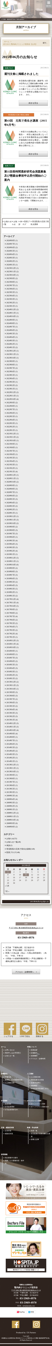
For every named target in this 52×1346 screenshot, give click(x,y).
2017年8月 (10, 613)
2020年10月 (11, 482)
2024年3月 (10, 341)
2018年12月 (11, 558)
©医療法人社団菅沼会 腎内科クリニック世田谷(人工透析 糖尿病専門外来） (26, 1338)
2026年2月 (10, 261)
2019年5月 (10, 541)
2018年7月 (10, 575)
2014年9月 (10, 734)
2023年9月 (10, 361)
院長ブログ (26, 223)
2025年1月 (10, 306)
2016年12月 (11, 641)
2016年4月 (10, 668)
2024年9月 (10, 320)
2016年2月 (10, 675)
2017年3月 (10, 630)
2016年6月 (10, 661)
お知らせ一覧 (7, 223)
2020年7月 (10, 492)
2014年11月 (11, 727)
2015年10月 (11, 689)
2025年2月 (10, 303)
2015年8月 (10, 696)
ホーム (3, 1047)
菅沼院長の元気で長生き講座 (40, 223)
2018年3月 (10, 589)
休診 (20, 223)
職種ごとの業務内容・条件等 (14, 1162)
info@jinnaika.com (29, 1306)
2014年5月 (10, 747)
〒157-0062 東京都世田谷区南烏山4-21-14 (26, 928)
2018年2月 (10, 592)
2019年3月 (10, 547)
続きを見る (33, 103)
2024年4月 (10, 337)
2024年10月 (11, 316)
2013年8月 (10, 779)
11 (26, 875)
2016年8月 (10, 654)
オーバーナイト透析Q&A (40, 1107)
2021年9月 (10, 444)
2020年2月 (10, 510)
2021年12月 (11, 434)
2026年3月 (10, 258)
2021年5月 (10, 458)
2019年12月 (11, 516)
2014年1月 (10, 761)
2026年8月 (10, 240)
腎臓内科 (8, 1077)
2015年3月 (10, 713)
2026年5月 (10, 251)
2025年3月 (10, 299)
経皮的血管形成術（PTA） (40, 1088)
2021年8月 (10, 447)
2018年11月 (11, 561)
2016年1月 (10, 678)
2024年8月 (10, 323)
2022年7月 (10, 409)
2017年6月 (10, 620)
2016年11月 (11, 644)
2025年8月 (10, 282)
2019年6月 (10, 537)
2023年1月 (10, 389)
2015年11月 (11, 685)
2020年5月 (10, 499)
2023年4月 (10, 378)
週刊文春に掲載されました (21, 73)
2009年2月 (10, 806)
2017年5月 (10, 623)
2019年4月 (10, 544)
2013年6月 (10, 785)
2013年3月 (10, 792)
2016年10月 (11, 647)
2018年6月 (10, 579)
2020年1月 (10, 513)
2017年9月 (10, 609)
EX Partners (31, 1333)
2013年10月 (11, 772)
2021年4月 (10, 461)
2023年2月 (10, 385)
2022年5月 (10, 416)
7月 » (7, 891)
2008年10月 (11, 820)
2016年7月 (10, 658)
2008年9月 (10, 823)
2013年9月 (10, 775)
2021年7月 (10, 451)
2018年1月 (10, 596)
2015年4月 (10, 710)
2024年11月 (11, 313)
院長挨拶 (34, 1050)
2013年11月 (11, 768)
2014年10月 (11, 730)
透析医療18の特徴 (37, 1080)
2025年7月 (10, 285)
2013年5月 (10, 789)
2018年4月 (10, 585)
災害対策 (8, 1131)
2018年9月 (10, 568)
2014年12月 (11, 723)
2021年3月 (10, 465)
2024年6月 (10, 330)
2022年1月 (10, 430)
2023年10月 (11, 358)
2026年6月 (10, 247)
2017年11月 (11, 603)
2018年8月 (10, 572)
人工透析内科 (10, 1083)
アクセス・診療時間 (38, 1059)
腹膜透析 (8, 1104)
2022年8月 (10, 406)
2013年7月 (10, 782)
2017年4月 (10, 627)
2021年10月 (11, 441)
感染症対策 (9, 1134)
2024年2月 (10, 344)
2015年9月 (10, 692)
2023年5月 (10, 375)
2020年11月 (11, 478)
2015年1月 (10, 720)
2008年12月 (11, 813)
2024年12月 (11, 309)
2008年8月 (10, 827)
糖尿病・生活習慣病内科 (14, 1080)
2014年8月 (10, 737)
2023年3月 (10, 382)
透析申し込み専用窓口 (13, 1053)
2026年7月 (10, 244)
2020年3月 (10, 506)
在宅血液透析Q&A (11, 1110)
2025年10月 (11, 275)
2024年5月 (10, 334)
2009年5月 (10, 796)
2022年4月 (10, 420)
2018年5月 (10, 582)
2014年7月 (10, 740)
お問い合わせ (10, 1050)
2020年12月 (11, 475)
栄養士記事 (35, 1139)
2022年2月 (10, 427)
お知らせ (14, 223)
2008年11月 (11, 816)
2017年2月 (10, 634)
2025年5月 (10, 292)
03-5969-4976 (26, 937)
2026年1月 (10, 265)
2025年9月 (10, 278)
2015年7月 (10, 699)
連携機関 (34, 1056)
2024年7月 (10, 327)
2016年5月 (10, 665)
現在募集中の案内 (11, 1158)
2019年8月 (10, 530)
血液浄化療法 (36, 1083)
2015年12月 (11, 682)
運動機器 (34, 1086)
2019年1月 (10, 554)
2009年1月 (10, 809)
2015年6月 (10, 703)
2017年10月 (11, 606)
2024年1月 (10, 347)
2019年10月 (11, 523)
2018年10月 (11, 565)
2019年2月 (10, 551)
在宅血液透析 (10, 1107)
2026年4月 (10, 254)
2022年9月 (10, 403)
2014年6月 (10, 744)
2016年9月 (10, 651)
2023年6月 (10, 372)
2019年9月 (10, 527)
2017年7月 (10, 616)
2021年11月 (11, 437)
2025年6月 (10, 289)
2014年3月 (10, 754)
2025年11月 (11, 272)
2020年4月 (10, 503)
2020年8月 (10, 489)
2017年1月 (10, 637)
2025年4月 (10, 296)
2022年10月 (11, 399)
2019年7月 (10, 534)
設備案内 (34, 1053)
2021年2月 (10, 468)
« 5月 (7, 886)
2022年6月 (10, 413)
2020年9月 (10, 485)
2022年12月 (11, 392)
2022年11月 (11, 396)
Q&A (33, 1091)
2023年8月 (10, 365)
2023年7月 (10, 368)
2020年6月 (10, 496)
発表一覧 (34, 1131)
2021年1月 (10, 472)
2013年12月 (11, 765)
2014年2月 (10, 758)
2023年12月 (11, 351)
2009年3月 (10, 803)
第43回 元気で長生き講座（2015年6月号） (25, 122)
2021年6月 (10, 454)
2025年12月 (11, 268)
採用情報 (4, 1154)
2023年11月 (11, 354)
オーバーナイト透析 (38, 1104)
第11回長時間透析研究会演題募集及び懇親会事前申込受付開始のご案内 (25, 175)
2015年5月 (10, 706)
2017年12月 (11, 599)
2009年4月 (10, 799)
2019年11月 (11, 520)
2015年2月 (10, 716)
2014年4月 (10, 751)
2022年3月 (10, 423)
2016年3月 (10, 672)
